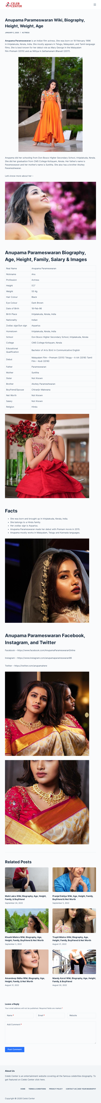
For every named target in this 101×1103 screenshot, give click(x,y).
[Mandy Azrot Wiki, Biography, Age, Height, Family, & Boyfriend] (74, 962)
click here (40, 1079)
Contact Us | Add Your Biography (81, 1089)
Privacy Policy (56, 1089)
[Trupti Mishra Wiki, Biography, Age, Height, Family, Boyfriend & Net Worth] (74, 920)
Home (23, 1089)
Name (10, 1015)
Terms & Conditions (37, 1089)
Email (41, 1015)
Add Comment (14, 1024)
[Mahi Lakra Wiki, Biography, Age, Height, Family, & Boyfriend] (27, 879)
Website (73, 1015)
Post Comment (15, 1049)
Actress (25, 33)
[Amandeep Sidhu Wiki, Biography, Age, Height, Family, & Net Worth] (27, 962)
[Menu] (95, 4)
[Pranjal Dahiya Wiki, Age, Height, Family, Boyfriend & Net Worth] (74, 879)
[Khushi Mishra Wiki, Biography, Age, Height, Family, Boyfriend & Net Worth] (27, 920)
